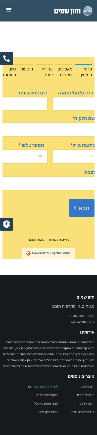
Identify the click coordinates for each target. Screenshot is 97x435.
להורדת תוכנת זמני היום (43, 386)
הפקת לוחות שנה (47, 395)
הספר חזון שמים (48, 412)
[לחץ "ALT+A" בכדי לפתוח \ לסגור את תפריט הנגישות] (6, 224)
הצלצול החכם (86, 395)
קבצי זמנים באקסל (46, 403)
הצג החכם (88, 386)
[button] (8, 9)
